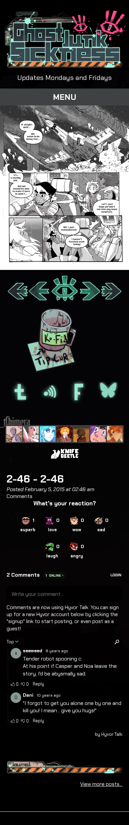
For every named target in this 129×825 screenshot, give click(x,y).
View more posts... (101, 784)
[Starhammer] (98, 434)
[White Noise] (81, 434)
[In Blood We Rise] (64, 434)
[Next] (90, 288)
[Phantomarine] (48, 434)
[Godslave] (31, 434)
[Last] (111, 288)
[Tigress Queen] (115, 434)
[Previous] (39, 288)
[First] (17, 288)
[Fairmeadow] (14, 434)
